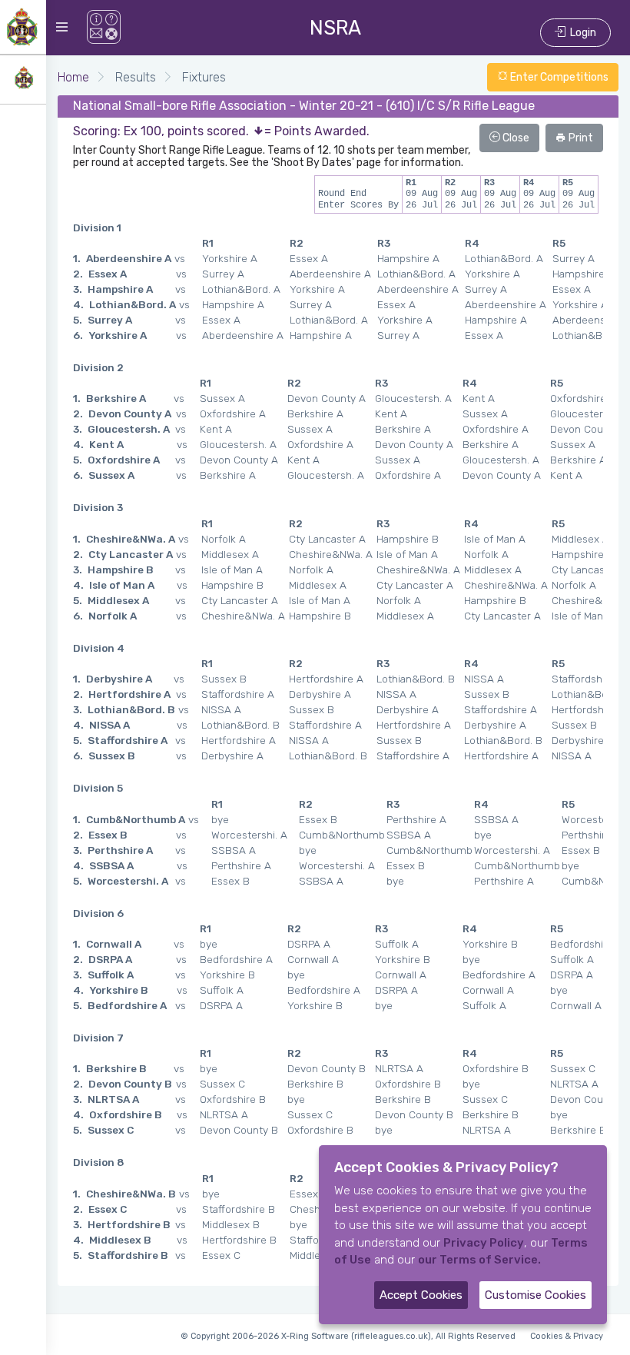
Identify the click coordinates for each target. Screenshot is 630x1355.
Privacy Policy (483, 1243)
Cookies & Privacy (566, 1336)
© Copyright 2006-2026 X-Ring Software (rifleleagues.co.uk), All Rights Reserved (348, 1336)
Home (73, 77)
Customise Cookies (535, 1295)
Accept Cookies (421, 1295)
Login (580, 32)
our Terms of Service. (479, 1260)
